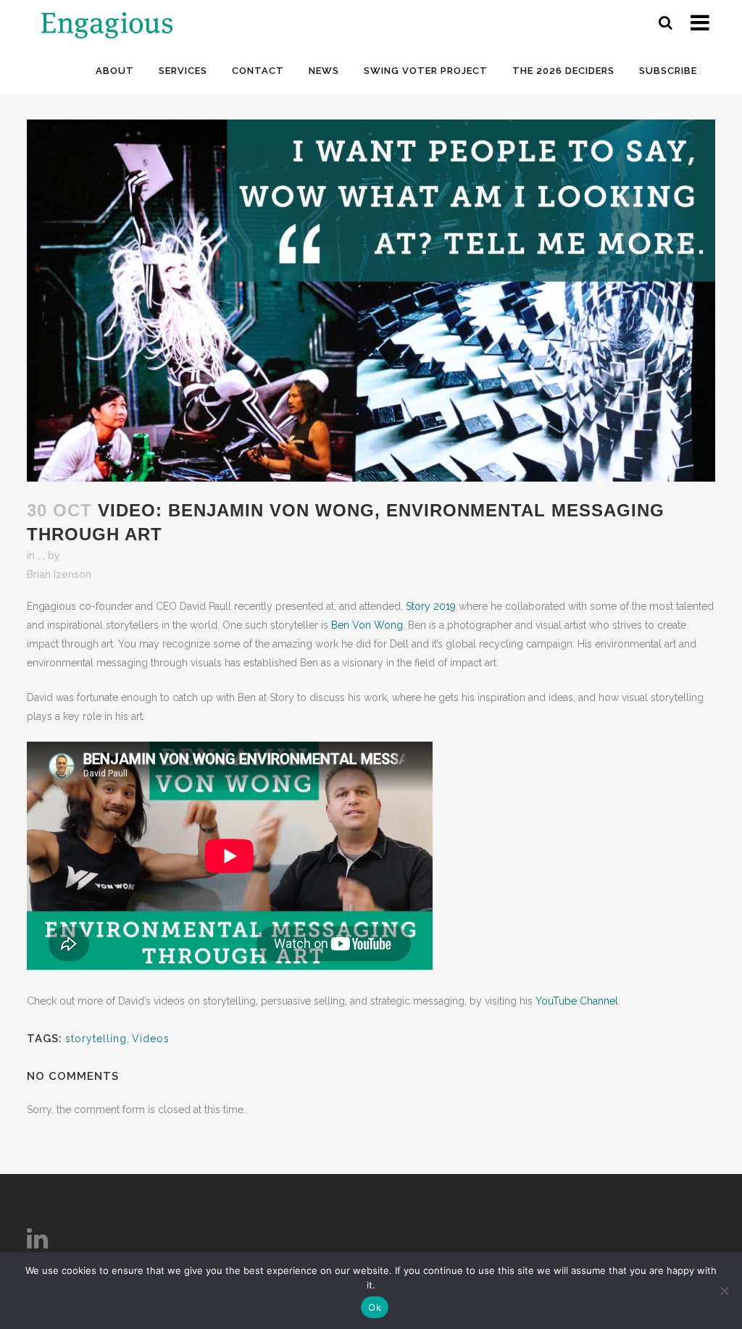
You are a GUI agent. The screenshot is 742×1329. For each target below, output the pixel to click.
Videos (151, 1038)
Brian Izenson (59, 574)
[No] (724, 1290)
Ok (374, 1307)
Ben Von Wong (367, 625)
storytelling (96, 1038)
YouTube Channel (576, 1001)
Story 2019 (431, 606)
